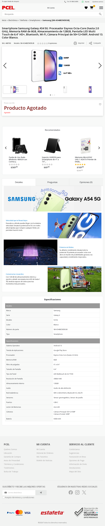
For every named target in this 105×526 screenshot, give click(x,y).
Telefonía (23, 20)
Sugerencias (74, 453)
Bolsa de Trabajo (11, 471)
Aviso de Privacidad (12, 460)
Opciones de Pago (76, 460)
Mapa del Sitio (75, 471)
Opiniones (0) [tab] (86, 182)
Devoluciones (74, 468)
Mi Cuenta (51, 8)
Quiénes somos (97, 2)
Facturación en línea (77, 457)
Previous (6, 148)
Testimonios (9, 468)
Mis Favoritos (42, 457)
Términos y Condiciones (14, 464)
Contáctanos (74, 449)
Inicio (4, 20)
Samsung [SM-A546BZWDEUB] (56, 20)
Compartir (97, 43)
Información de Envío (78, 464)
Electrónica (12, 20)
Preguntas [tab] (52, 182)
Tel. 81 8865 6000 (72, 1)
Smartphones (34, 20)
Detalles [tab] (19, 182)
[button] (5, 65)
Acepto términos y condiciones (19, 497)
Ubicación (8, 453)
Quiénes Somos (10, 449)
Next (99, 148)
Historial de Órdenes (44, 453)
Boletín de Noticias (44, 460)
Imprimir (81, 43)
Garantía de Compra (12, 457)
